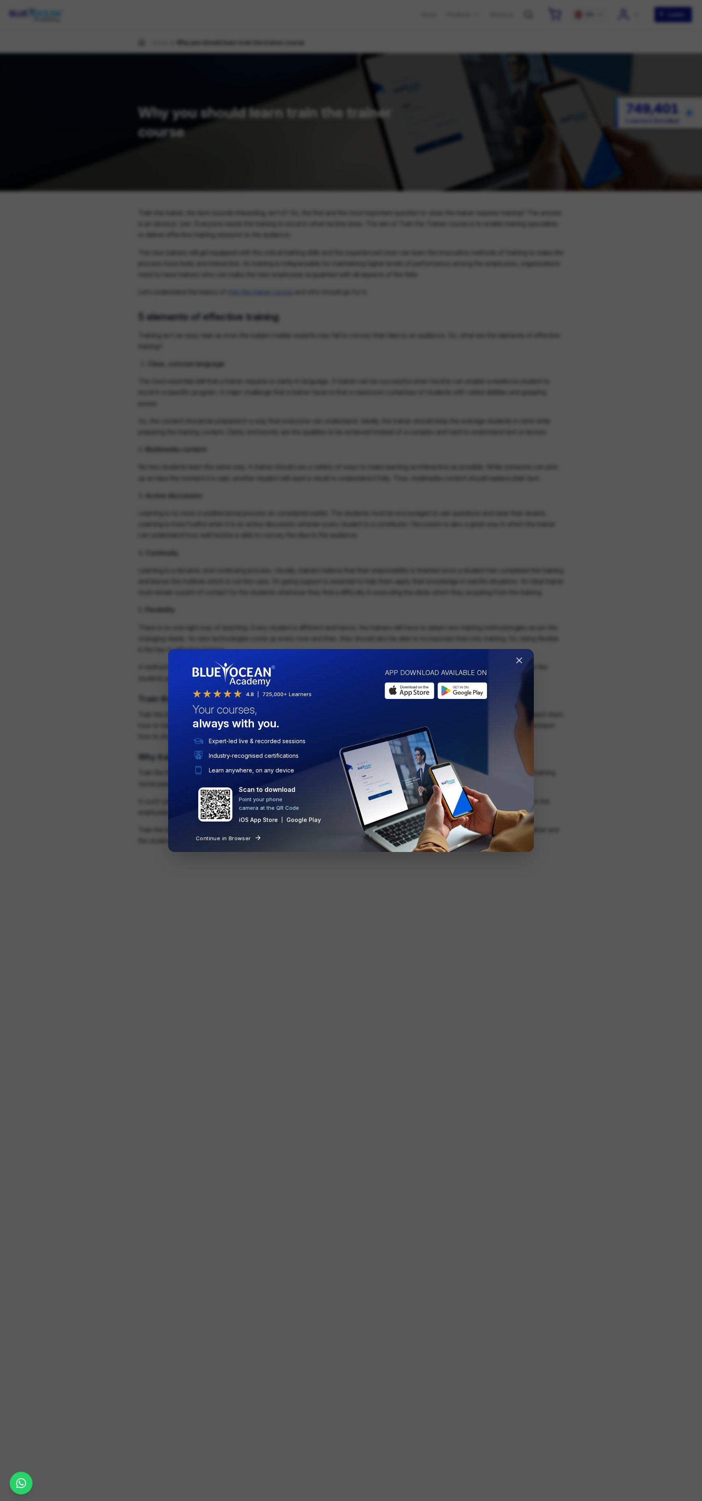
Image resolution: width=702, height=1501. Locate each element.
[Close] (520, 662)
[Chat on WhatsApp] (21, 1483)
